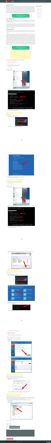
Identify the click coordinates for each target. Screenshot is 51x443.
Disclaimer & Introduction (30, 1)
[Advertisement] (15, 54)
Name (7, 426)
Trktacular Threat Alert (39, 14)
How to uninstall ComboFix (37, 1)
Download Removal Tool (20, 16)
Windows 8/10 (10, 67)
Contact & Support (43, 1)
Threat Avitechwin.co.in (39, 9)
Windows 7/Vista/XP (10, 66)
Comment (7, 429)
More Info (49, 442)
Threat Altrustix (38, 17)
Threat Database (24, 1)
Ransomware (13, 420)
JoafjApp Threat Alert (39, 10)
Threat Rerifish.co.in (39, 13)
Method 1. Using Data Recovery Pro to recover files (14, 334)
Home (20, 1)
